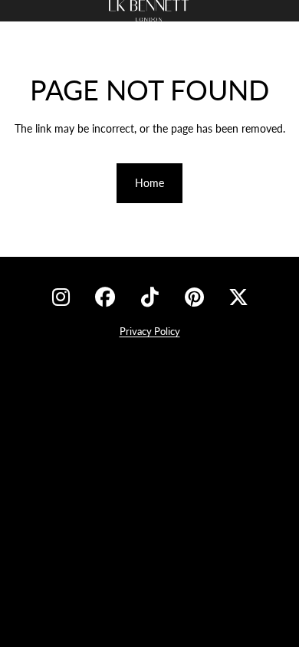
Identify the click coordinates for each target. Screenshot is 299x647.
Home (149, 182)
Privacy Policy (150, 331)
